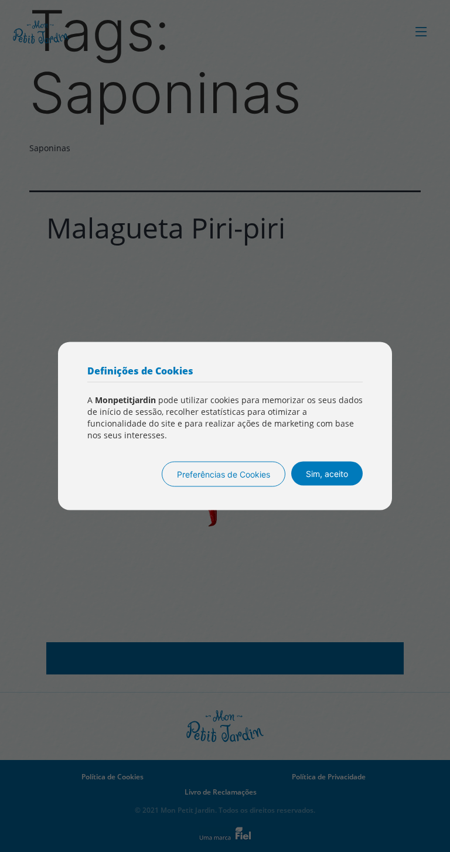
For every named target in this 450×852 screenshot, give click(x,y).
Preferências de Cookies (223, 474)
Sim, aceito (327, 474)
